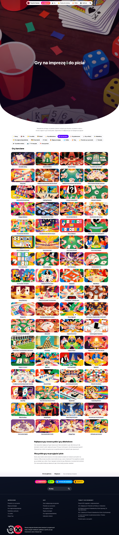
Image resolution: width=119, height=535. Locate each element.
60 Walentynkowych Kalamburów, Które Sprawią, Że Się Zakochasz (92, 509)
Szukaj (51, 488)
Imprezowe (12, 500)
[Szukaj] (90, 3)
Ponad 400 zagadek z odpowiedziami (88, 503)
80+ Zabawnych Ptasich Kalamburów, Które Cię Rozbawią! (94, 512)
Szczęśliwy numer (48, 508)
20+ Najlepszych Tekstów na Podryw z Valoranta (91, 506)
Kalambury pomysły (13, 511)
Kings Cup (10, 516)
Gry (44, 500)
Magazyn (57, 474)
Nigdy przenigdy (12, 506)
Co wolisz (10, 513)
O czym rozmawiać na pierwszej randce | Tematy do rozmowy (91, 515)
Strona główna (46, 474)
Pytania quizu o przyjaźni (85, 519)
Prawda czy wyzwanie (14, 503)
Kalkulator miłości (48, 516)
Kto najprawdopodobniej (14, 508)
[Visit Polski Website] (14, 529)
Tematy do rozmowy (86, 500)
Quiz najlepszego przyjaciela (51, 503)
